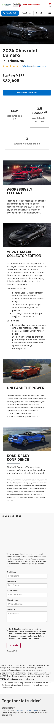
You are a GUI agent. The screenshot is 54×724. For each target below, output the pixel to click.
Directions (26, 13)
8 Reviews (27, 66)
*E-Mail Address (13, 591)
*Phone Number (13, 600)
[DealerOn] (8, 708)
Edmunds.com (39, 66)
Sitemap (28, 710)
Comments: (11, 609)
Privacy (34, 710)
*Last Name (11, 581)
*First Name (11, 572)
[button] (10, 13)
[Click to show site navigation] (50, 13)
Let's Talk (13, 645)
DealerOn (20, 710)
